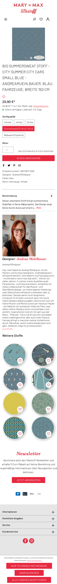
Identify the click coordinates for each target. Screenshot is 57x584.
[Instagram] (31, 541)
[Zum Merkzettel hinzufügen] (3, 96)
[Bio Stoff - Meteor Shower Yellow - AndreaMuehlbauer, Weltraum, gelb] (14, 404)
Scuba (30, 122)
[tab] (27, 201)
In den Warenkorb (28, 158)
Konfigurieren (29, 572)
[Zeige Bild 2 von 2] (31, 58)
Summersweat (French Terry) (18, 128)
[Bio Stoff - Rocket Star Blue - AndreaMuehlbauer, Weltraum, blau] (14, 379)
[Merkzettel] (41, 19)
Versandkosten (41, 106)
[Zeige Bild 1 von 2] (26, 58)
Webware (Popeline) (14, 135)
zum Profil (7, 328)
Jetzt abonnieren (28, 480)
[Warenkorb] (53, 18)
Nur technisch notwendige (29, 565)
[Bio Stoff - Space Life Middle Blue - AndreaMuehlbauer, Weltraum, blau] (43, 355)
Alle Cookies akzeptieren (29, 580)
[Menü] (5, 19)
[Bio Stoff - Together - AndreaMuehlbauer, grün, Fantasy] (14, 428)
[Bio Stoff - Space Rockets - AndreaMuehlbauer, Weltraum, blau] (14, 355)
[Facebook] (25, 541)
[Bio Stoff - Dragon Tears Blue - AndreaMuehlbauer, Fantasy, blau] (43, 428)
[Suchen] (34, 19)
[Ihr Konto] (47, 19)
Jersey (19, 122)
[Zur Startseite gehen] (28, 9)
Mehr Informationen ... (35, 560)
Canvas (7, 122)
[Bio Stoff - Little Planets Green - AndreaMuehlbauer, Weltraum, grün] (43, 404)
